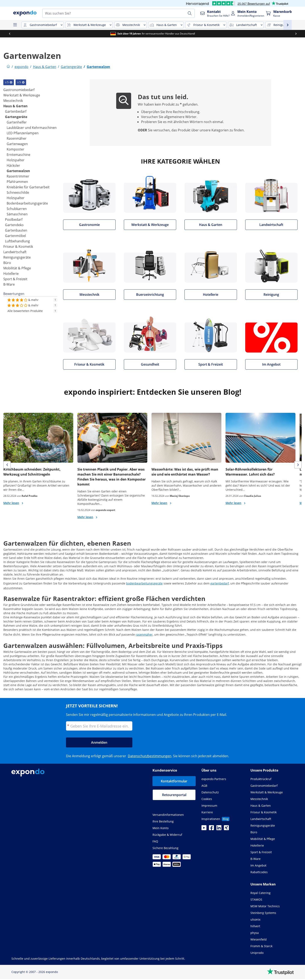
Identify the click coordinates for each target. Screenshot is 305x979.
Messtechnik (13, 100)
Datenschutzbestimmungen (149, 756)
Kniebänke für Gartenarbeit (28, 187)
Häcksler (13, 165)
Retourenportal (174, 795)
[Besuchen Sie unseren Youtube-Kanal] (203, 829)
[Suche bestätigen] (190, 13)
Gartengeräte (16, 117)
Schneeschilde (18, 192)
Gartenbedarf (15, 111)
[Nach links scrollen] (9, 33)
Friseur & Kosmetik (18, 246)
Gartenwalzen (18, 171)
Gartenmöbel (15, 235)
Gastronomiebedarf (18, 90)
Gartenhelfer (17, 122)
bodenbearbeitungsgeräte (144, 583)
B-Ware (9, 284)
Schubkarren (17, 208)
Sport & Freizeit (15, 279)
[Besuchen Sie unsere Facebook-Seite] (211, 829)
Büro (7, 262)
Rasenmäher (17, 138)
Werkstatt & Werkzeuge (21, 95)
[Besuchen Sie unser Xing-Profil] (226, 829)
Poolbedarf (13, 219)
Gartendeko (14, 225)
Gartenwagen (17, 144)
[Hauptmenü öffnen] (15, 24)
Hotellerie (11, 273)
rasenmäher (144, 634)
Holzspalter (15, 160)
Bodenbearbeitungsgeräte (27, 203)
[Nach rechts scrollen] (295, 33)
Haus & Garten (15, 106)
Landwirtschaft (15, 252)
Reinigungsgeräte (17, 257)
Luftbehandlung (17, 241)
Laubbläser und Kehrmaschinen (32, 127)
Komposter (15, 149)
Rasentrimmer (18, 176)
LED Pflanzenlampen (23, 133)
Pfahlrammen (17, 181)
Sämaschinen (17, 214)
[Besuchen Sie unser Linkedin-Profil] (218, 829)
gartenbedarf (219, 583)
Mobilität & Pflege (17, 268)
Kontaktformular (174, 781)
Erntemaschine (18, 154)
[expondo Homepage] (8, 66)
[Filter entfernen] (11, 82)
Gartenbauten (16, 230)
